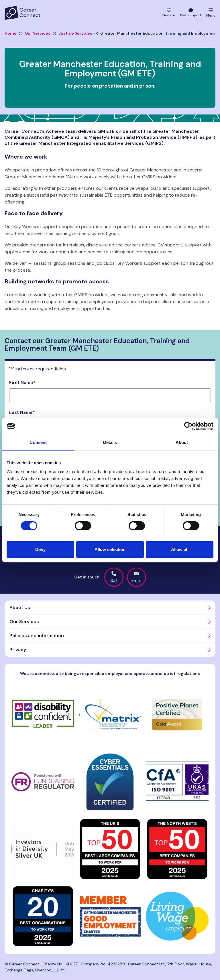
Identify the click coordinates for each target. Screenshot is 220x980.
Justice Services (75, 33)
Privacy (17, 650)
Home (11, 33)
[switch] (83, 525)
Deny (40, 549)
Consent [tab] (38, 442)
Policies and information (36, 636)
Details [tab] (110, 442)
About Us (19, 607)
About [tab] (182, 442)
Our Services (37, 33)
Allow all (179, 549)
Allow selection (110, 549)
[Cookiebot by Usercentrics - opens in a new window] (188, 426)
